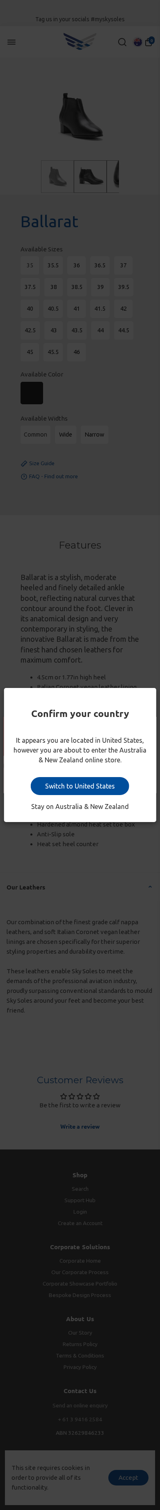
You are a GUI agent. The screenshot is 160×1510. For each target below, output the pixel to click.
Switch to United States (80, 786)
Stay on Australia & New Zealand (80, 806)
